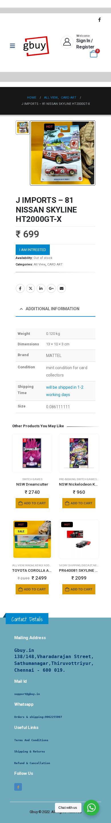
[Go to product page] (32, 453)
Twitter (30, 288)
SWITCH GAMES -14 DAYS (92, 479)
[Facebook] (99, 19)
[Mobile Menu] (14, 46)
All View (40, 264)
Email (61, 288)
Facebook (20, 288)
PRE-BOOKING (67, 479)
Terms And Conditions (31, 740)
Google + (51, 288)
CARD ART (55, 264)
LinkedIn (41, 288)
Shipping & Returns (29, 751)
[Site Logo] (36, 45)
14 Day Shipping (70, 565)
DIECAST (86, 565)
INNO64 (29, 565)
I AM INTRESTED (32, 250)
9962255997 (53, 716)
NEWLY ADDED (44, 565)
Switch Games (32, 479)
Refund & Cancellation (32, 763)
